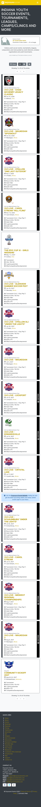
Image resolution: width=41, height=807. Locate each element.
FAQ (6, 756)
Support (7, 757)
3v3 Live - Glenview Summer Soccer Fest (16, 285)
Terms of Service (26, 791)
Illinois (15, 137)
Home (6, 718)
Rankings (8, 724)
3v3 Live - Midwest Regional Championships (14, 597)
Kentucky (19, 679)
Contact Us (8, 759)
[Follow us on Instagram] (14, 785)
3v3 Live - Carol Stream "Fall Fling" (15, 209)
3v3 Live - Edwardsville (12, 433)
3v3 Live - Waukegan (15, 360)
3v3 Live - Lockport (15, 395)
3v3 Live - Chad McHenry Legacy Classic (13, 92)
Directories (8, 740)
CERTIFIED (38, 93)
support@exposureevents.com (18, 776)
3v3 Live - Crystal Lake (14, 471)
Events (7, 722)
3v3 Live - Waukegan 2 (15, 636)
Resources (8, 750)
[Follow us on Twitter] (9, 785)
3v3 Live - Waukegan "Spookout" (15, 132)
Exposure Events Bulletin (19, 495)
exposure (12, 2)
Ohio (13, 98)
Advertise (8, 732)
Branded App (9, 744)
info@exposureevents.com (14, 782)
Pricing (7, 728)
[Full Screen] (29, 64)
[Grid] (24, 64)
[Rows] (20, 64)
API (6, 734)
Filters (14, 64)
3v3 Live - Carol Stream (13, 558)
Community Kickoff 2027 (15, 674)
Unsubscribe (9, 754)
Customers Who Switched (13, 752)
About (7, 720)
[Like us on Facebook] (5, 785)
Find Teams (8, 748)
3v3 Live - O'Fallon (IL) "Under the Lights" (16, 323)
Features (7, 726)
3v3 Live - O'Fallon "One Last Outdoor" (15, 170)
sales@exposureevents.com (16, 778)
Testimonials (8, 730)
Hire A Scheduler (10, 738)
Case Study (8, 746)
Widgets (7, 736)
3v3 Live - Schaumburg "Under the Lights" (15, 519)
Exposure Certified (10, 742)
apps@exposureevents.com (15, 780)
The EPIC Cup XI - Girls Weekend (16, 251)
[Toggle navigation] (37, 2)
